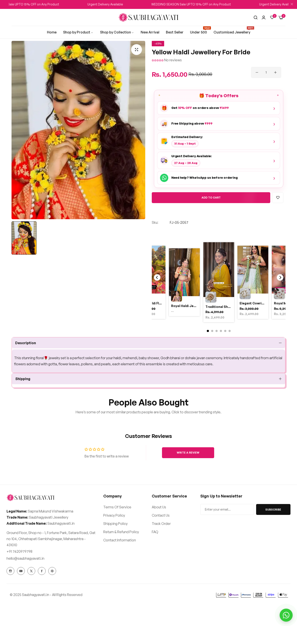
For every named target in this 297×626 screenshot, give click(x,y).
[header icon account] (263, 17)
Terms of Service (117, 507)
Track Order (161, 523)
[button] (158, 60)
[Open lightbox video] (218, 283)
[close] (292, 4)
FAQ (155, 532)
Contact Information (119, 540)
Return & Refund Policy (121, 532)
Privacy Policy (114, 515)
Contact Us (161, 515)
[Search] (255, 17)
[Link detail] (10, 571)
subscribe (273, 509)
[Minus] (257, 72)
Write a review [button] (188, 452)
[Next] (280, 277)
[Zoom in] (136, 49)
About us (159, 507)
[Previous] (157, 277)
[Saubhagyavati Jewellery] (148, 17)
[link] (52, 32)
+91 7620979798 (19, 551)
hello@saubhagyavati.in (25, 558)
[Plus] (275, 72)
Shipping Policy (115, 523)
